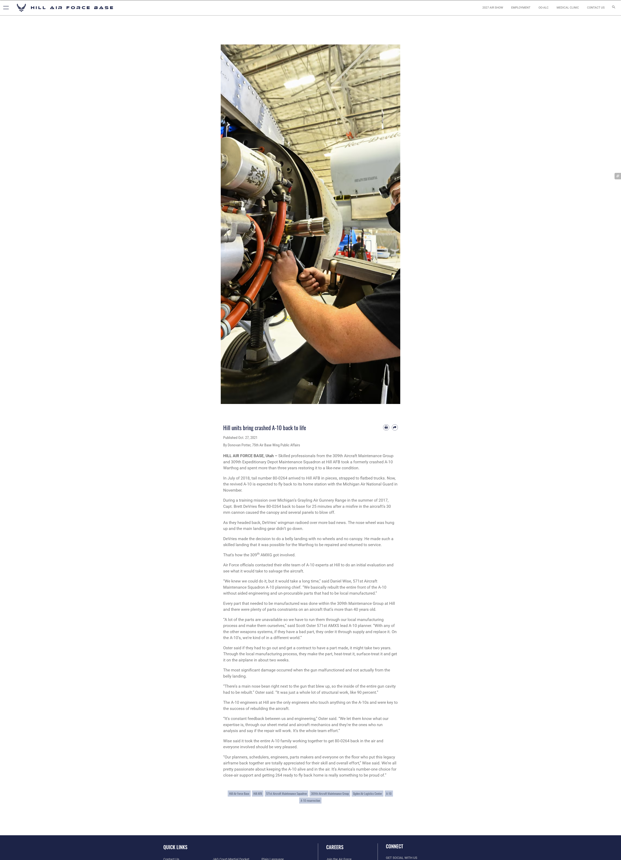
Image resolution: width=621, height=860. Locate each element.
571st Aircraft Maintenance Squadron (286, 793)
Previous (230, 224)
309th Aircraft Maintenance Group (330, 793)
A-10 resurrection (310, 800)
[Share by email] (395, 427)
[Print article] (386, 427)
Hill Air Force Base (239, 793)
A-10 (389, 793)
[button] (5, 7)
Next (391, 224)
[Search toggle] (613, 7)
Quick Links (175, 847)
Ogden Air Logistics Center (367, 793)
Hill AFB (257, 793)
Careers (334, 847)
